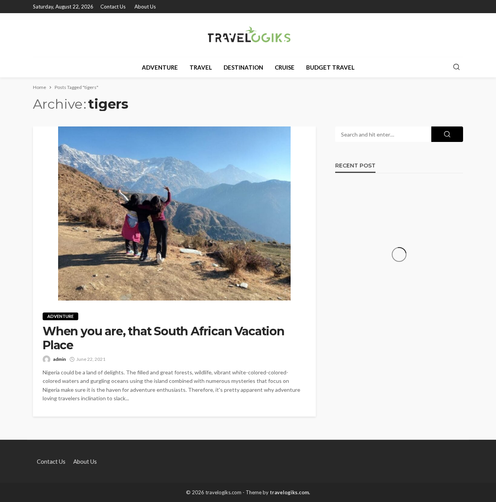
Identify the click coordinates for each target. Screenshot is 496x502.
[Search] (456, 67)
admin (59, 359)
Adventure (160, 67)
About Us (145, 6)
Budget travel (330, 67)
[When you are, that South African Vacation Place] (174, 213)
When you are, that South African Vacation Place (163, 338)
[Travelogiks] (248, 35)
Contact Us (113, 6)
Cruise (284, 67)
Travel (200, 67)
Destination (243, 67)
